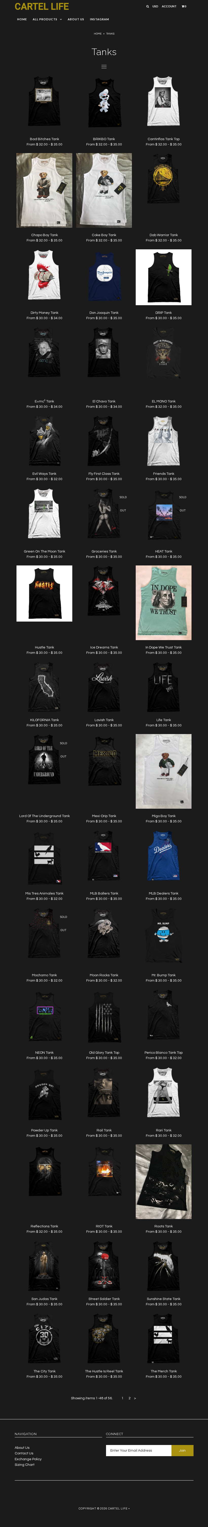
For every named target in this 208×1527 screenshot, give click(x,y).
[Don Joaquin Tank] (104, 304)
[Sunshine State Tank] (164, 1290)
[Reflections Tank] (44, 1199)
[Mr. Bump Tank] (164, 966)
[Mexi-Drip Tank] (104, 789)
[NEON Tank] (44, 1044)
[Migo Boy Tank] (164, 807)
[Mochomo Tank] (44, 957)
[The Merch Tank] (164, 1362)
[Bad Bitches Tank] (44, 125)
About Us (76, 19)
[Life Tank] (164, 711)
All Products (45, 19)
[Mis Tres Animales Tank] (44, 885)
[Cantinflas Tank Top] (164, 125)
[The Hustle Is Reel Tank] (104, 1362)
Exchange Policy (28, 1459)
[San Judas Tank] (44, 1290)
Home (22, 19)
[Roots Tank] (164, 1218)
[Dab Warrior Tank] (164, 203)
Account (169, 6)
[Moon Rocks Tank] (104, 957)
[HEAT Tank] (164, 543)
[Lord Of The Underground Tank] (44, 784)
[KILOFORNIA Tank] (44, 711)
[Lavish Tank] (104, 711)
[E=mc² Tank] (44, 376)
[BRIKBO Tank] (104, 130)
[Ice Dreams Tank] (104, 615)
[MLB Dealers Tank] (164, 880)
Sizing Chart (24, 1465)
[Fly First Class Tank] (104, 465)
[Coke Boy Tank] (104, 227)
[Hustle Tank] (44, 620)
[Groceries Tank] (104, 538)
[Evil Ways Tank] (44, 465)
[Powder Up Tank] (44, 1122)
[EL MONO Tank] (164, 393)
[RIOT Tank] (104, 1199)
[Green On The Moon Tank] (44, 538)
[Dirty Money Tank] (44, 299)
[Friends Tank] (164, 465)
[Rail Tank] (104, 1116)
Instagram (99, 19)
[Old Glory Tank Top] (104, 1044)
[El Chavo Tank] (104, 376)
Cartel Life (42, 6)
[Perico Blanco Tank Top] (164, 1039)
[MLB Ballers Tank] (104, 880)
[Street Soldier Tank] (104, 1290)
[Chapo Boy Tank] (44, 227)
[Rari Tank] (164, 1116)
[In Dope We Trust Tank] (164, 639)
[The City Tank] (44, 1362)
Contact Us (24, 1453)
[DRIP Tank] (164, 304)
